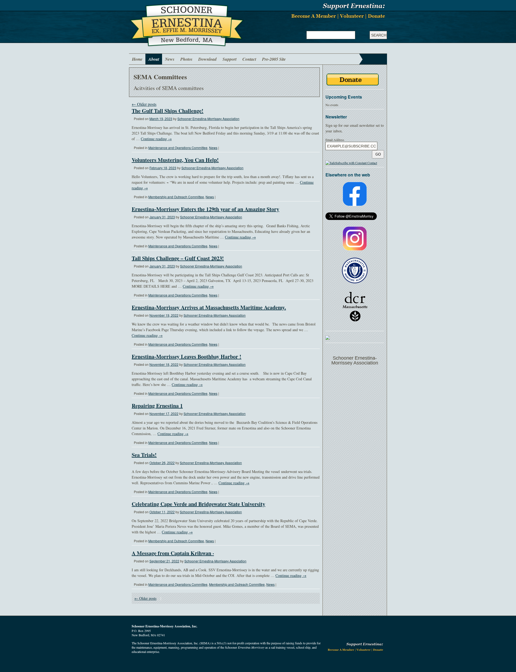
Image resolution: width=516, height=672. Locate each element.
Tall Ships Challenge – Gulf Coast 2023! (178, 258)
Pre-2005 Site (274, 59)
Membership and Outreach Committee (176, 196)
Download (207, 59)
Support (229, 59)
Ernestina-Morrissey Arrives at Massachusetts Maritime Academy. (209, 307)
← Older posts (144, 104)
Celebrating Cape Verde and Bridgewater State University (198, 504)
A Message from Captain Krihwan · (173, 553)
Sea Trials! (144, 455)
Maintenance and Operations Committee (177, 147)
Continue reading (156, 138)
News (169, 59)
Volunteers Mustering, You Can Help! (175, 160)
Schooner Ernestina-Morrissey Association (208, 118)
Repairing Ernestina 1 (157, 406)
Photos (186, 59)
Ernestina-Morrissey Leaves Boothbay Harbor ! (186, 356)
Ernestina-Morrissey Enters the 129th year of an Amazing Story (205, 209)
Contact (249, 59)
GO (378, 154)
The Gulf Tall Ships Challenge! (167, 111)
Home (137, 59)
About (153, 59)
